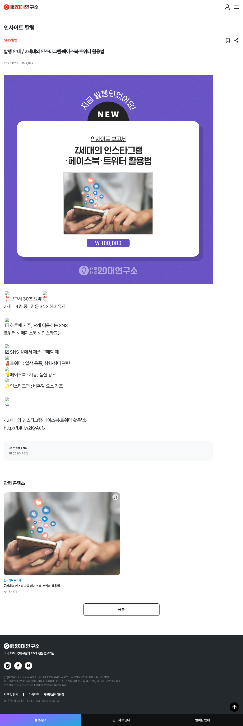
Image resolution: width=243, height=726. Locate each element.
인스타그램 (7, 666)
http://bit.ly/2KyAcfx (25, 428)
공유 (236, 40)
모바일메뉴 (236, 7)
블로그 (28, 666)
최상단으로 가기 (234, 707)
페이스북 (18, 666)
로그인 (227, 7)
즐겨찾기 (228, 40)
